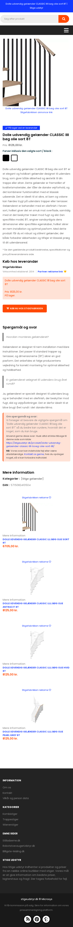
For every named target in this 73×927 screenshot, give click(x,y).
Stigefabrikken (12, 267)
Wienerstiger (10, 824)
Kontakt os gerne (34, 454)
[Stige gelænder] (32, 479)
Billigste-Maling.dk (13, 851)
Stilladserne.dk (11, 840)
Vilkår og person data (16, 798)
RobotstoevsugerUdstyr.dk (19, 846)
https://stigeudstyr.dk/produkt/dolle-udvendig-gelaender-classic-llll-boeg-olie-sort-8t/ (33, 444)
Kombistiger (10, 814)
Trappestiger (10, 819)
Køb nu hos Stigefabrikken (26, 308)
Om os (7, 787)
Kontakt (7, 793)
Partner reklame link (50, 271)
